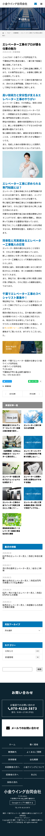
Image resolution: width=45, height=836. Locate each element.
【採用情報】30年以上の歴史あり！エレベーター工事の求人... (11, 454)
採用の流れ (12, 782)
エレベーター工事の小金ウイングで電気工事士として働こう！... (11, 505)
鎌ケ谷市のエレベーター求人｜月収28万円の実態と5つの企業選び (21, 581)
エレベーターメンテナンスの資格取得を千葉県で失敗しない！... (32, 454)
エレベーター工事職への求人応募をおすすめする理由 (32, 479)
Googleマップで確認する (22, 802)
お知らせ (22, 650)
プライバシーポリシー (22, 818)
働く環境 (34, 744)
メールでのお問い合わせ (25, 728)
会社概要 (34, 759)
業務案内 (12, 751)
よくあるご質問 (34, 751)
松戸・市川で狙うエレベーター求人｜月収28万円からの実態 (22, 593)
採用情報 (12, 759)
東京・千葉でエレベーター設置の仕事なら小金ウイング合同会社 (22, 814)
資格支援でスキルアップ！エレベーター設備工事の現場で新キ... (11, 428)
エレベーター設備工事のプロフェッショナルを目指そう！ (11, 479)
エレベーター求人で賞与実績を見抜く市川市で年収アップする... (32, 505)
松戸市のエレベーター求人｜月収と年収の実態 (22, 557)
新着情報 (16, 52)
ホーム (12, 744)
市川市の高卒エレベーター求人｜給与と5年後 (22, 569)
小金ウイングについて (34, 766)
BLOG (34, 774)
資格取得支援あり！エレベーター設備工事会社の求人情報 (11, 531)
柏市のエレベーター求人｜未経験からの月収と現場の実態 (22, 605)
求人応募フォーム (11, 327)
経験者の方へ (12, 774)
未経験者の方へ (12, 766)
